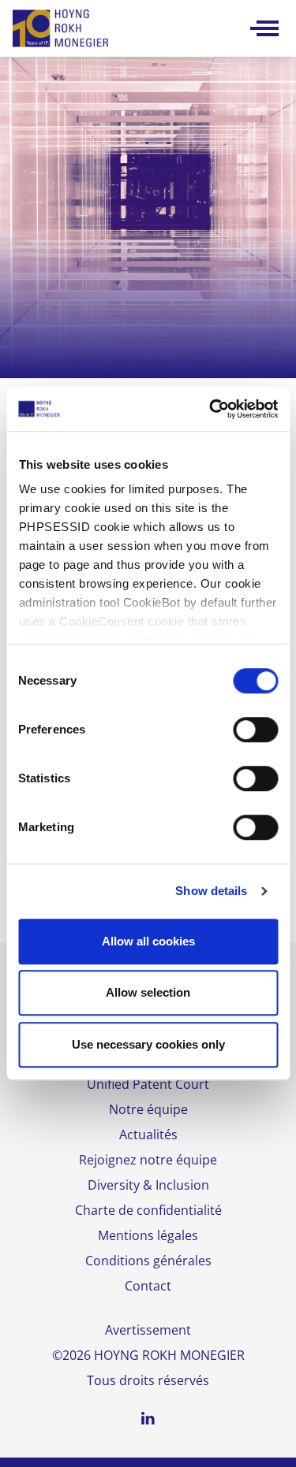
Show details (211, 890)
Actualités (148, 1134)
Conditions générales (148, 1260)
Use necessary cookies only (148, 1044)
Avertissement (148, 1330)
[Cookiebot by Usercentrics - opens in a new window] (211, 409)
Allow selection (148, 992)
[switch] (255, 729)
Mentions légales (148, 1235)
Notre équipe (148, 1109)
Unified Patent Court (148, 1084)
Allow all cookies (148, 941)
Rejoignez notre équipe (148, 1159)
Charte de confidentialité (148, 1210)
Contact (148, 1285)
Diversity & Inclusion (148, 1185)
